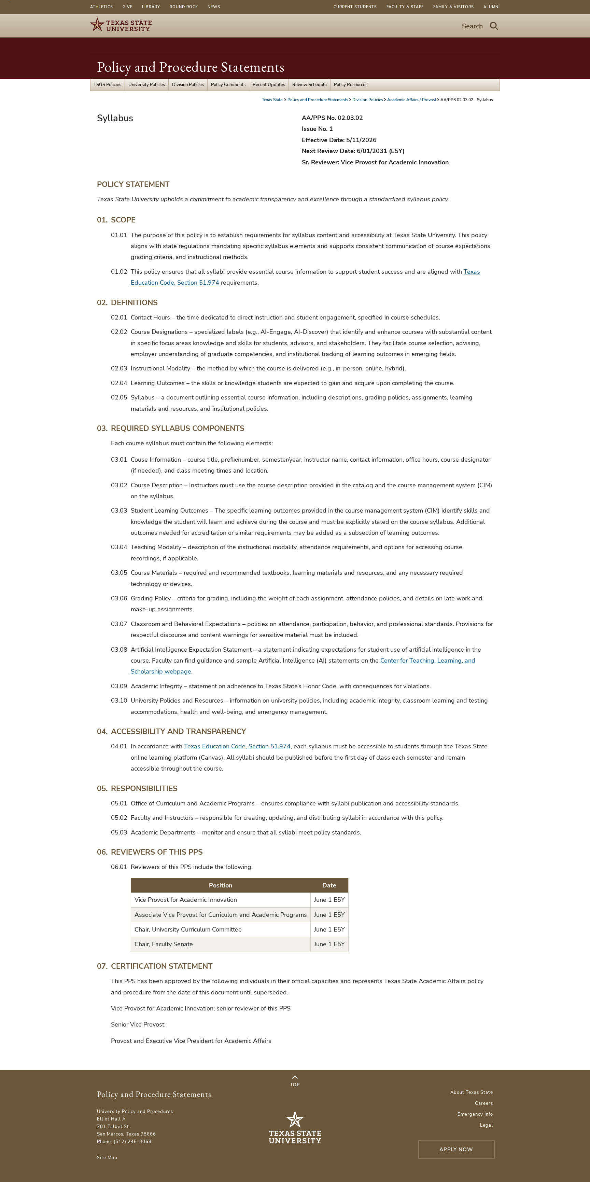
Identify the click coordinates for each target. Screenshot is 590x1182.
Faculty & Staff (405, 7)
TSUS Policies (107, 85)
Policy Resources (350, 85)
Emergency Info (475, 1114)
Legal (486, 1125)
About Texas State (471, 1092)
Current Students (355, 7)
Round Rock (184, 7)
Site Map (107, 1158)
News (214, 7)
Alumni (491, 7)
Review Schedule (309, 85)
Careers (484, 1103)
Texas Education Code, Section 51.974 (237, 746)
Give (127, 7)
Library (151, 7)
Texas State (272, 100)
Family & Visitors (453, 7)
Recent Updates (269, 85)
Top (295, 1085)
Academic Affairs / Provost (411, 100)
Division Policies (188, 85)
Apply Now (456, 1149)
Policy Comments (228, 85)
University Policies (146, 85)
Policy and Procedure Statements (191, 66)
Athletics (101, 7)
